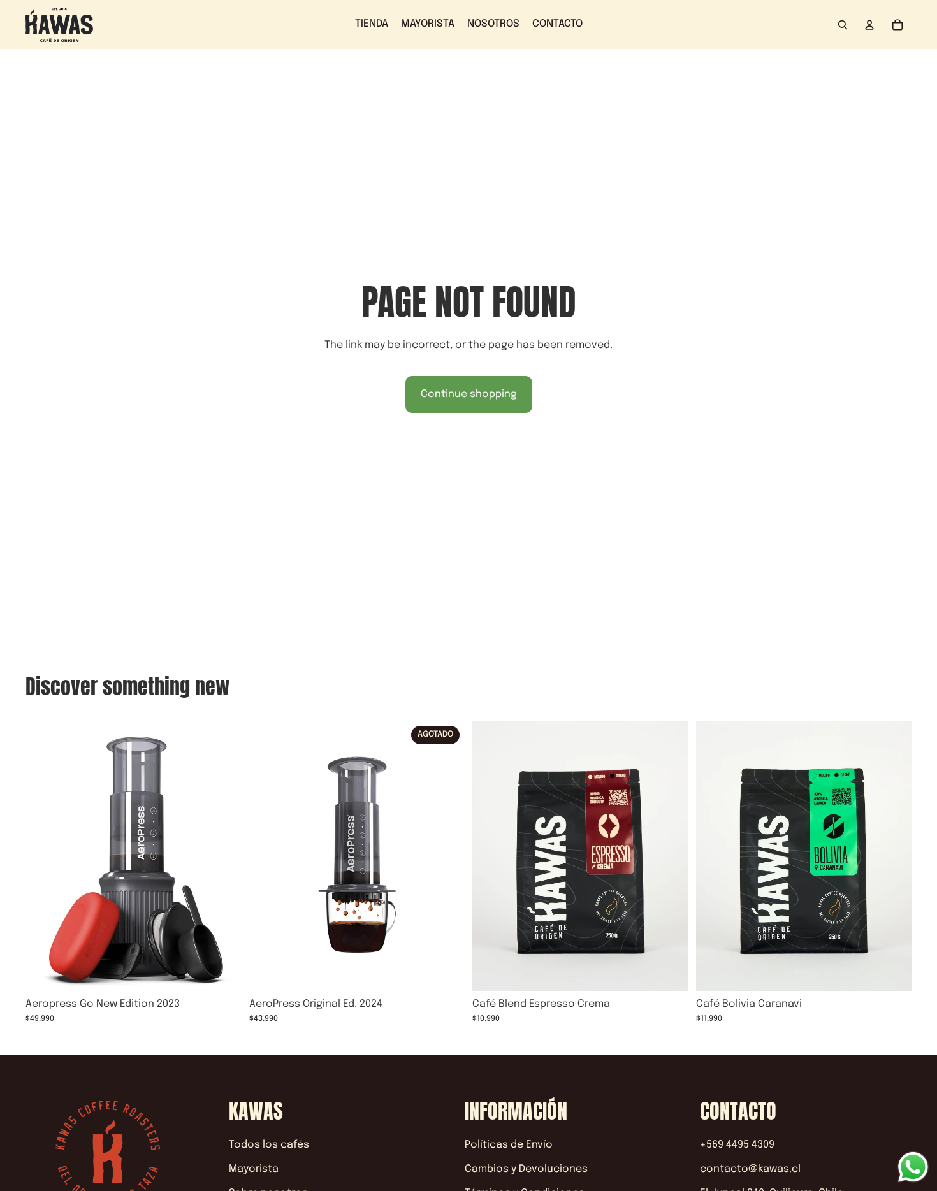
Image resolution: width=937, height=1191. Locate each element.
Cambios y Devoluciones (526, 1169)
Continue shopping (469, 394)
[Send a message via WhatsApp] (913, 1167)
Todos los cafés (269, 1144)
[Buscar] (843, 25)
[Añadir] (221, 971)
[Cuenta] (869, 25)
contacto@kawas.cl (750, 1169)
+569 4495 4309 (737, 1144)
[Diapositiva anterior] (44, 856)
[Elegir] (668, 971)
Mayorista (254, 1169)
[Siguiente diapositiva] (222, 856)
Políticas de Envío (509, 1144)
